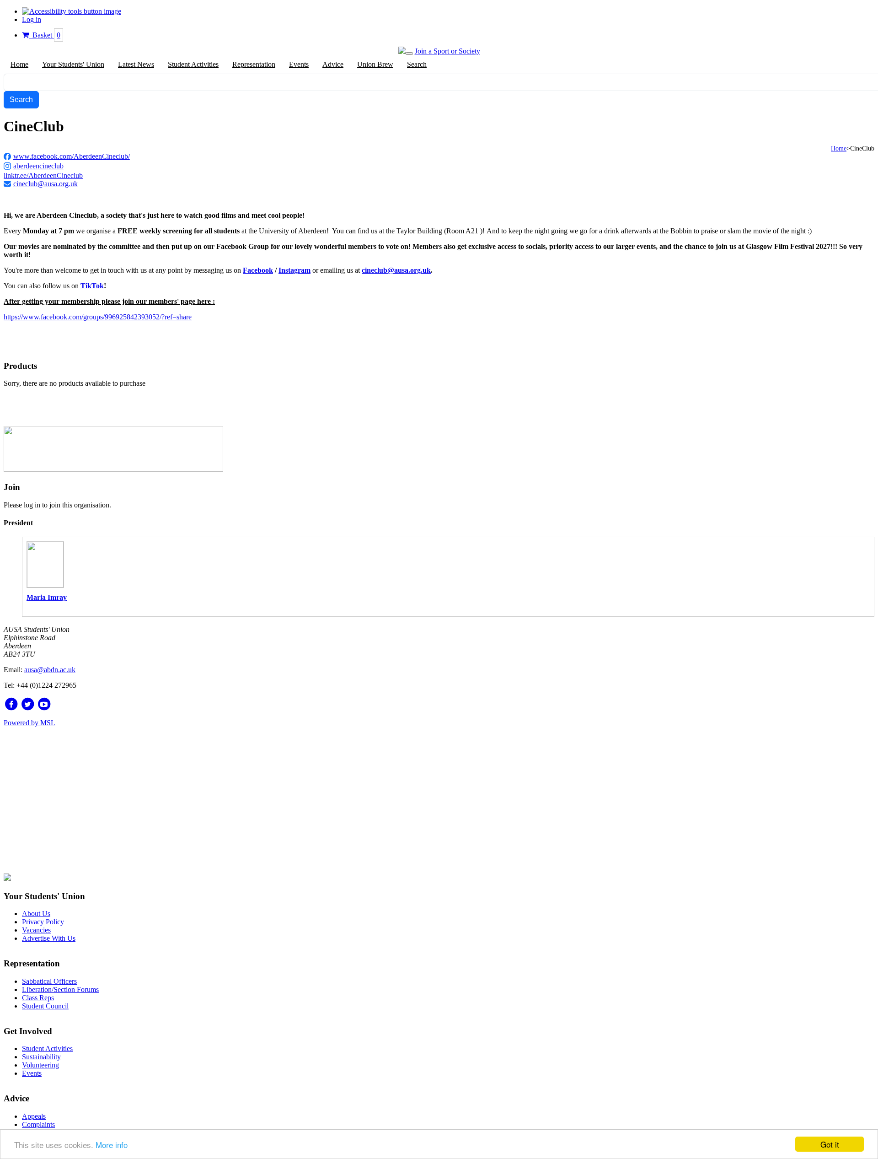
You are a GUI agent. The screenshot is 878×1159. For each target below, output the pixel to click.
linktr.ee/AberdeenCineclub (43, 175)
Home (838, 148)
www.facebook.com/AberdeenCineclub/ (71, 156)
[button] (71, 11)
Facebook (258, 270)
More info (112, 1144)
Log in (31, 19)
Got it (829, 1144)
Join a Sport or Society (447, 51)
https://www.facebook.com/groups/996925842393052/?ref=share (98, 317)
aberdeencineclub (38, 166)
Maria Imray (47, 597)
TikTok (92, 286)
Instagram (294, 270)
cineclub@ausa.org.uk (45, 184)
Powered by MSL (29, 723)
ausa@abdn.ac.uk (49, 670)
